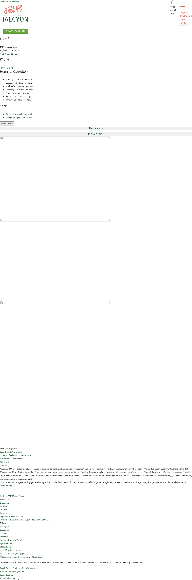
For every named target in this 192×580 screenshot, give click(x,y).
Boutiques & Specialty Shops (12, 458)
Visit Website (15, 30)
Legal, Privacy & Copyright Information (18, 568)
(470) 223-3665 (6, 67)
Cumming (4, 465)
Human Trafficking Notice (12, 571)
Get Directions (8, 54)
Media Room (6, 546)
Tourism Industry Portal (11, 539)
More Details (7, 123)
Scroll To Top (6, 485)
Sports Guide (6, 543)
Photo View (95, 134)
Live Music (5, 462)
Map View (95, 128)
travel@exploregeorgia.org (12, 550)
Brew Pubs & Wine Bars (11, 451)
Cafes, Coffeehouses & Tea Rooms (15, 455)
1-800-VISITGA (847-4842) (12, 553)
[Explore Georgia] (13, 10)
